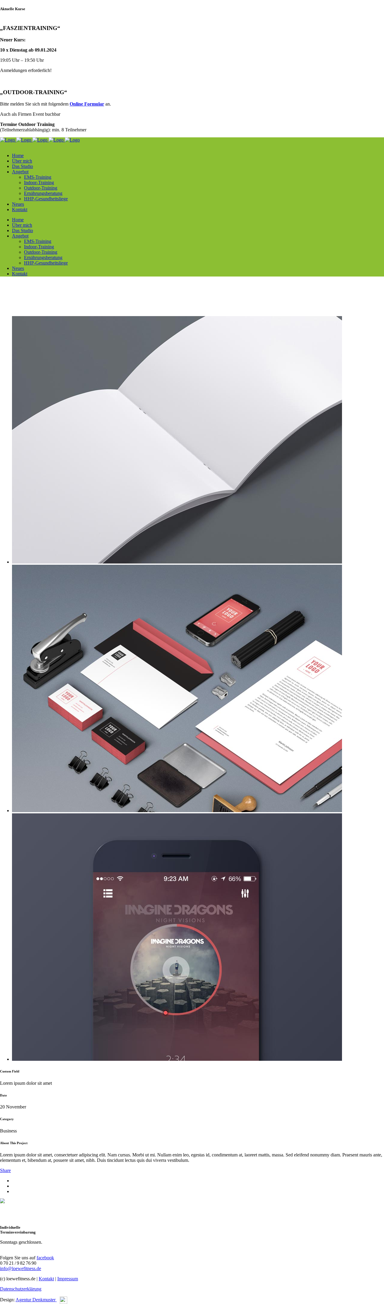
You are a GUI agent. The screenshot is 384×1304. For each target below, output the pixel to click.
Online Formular (87, 103)
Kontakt (46, 1278)
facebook (45, 1257)
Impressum (67, 1278)
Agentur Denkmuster (36, 1299)
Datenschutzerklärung (20, 1288)
